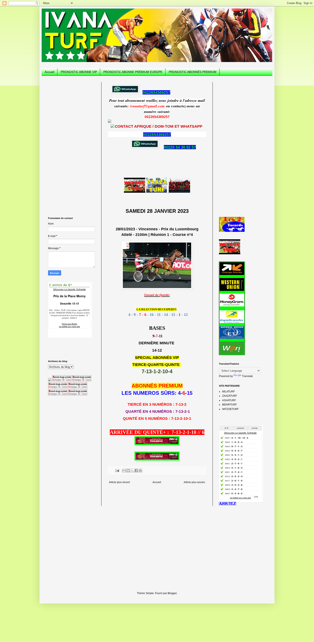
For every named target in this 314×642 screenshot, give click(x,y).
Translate (247, 376)
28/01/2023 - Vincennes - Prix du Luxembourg (157, 229)
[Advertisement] (71, 146)
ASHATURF (229, 400)
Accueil (49, 72)
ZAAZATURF (229, 395)
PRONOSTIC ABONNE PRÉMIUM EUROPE (132, 72)
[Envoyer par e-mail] (124, 470)
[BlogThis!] (128, 470)
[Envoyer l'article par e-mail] (117, 470)
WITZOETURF (230, 409)
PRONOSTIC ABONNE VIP (79, 72)
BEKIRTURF (229, 404)
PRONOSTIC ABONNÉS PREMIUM (192, 72)
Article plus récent (119, 482)
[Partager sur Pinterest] (140, 470)
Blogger (172, 593)
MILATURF (228, 391)
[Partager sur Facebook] (136, 470)
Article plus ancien (194, 482)
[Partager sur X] (132, 470)
